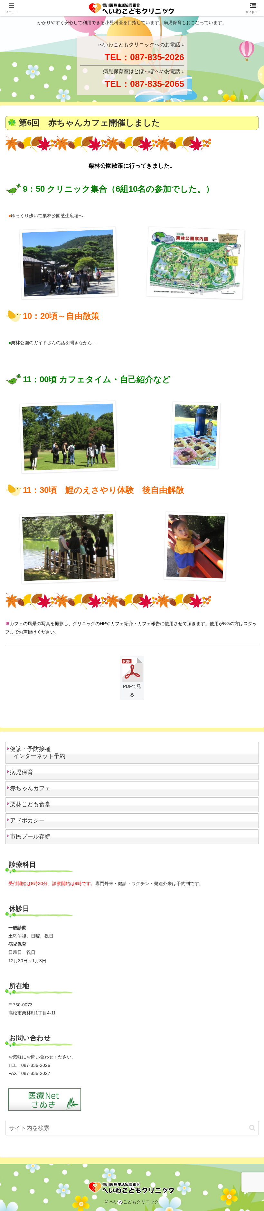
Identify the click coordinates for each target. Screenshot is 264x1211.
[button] (252, 1128)
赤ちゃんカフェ (30, 788)
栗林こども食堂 (30, 804)
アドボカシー (27, 820)
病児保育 (21, 772)
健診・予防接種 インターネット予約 (36, 752)
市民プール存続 (30, 836)
